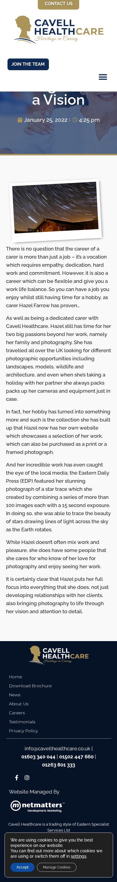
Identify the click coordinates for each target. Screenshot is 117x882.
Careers (17, 713)
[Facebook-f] (17, 777)
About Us (18, 703)
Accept (22, 867)
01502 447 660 (76, 757)
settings (78, 856)
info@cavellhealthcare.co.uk (57, 749)
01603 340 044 (38, 757)
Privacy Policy (23, 731)
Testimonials (22, 721)
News (14, 695)
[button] (103, 78)
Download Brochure (30, 685)
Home (15, 677)
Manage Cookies (56, 867)
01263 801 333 (58, 765)
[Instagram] (26, 777)
